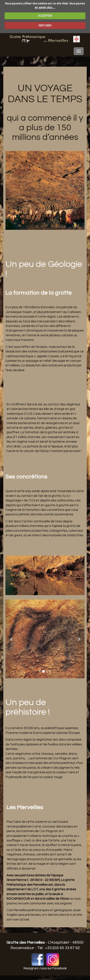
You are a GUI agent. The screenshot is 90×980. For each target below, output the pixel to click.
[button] (11, 638)
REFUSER (45, 25)
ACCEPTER (45, 15)
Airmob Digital (54, 977)
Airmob (81, 977)
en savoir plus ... (45, 7)
